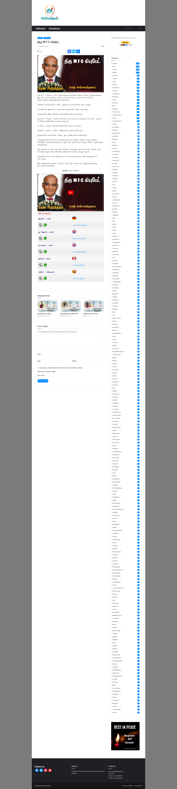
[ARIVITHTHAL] (49, 13)
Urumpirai (115, 154)
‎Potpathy (114, 579)
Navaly (114, 339)
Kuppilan (114, 324)
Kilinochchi (115, 97)
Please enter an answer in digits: (46, 371)
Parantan (115, 485)
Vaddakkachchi (116, 412)
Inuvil (113, 185)
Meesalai (115, 245)
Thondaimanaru (117, 451)
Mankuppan (115, 524)
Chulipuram (115, 348)
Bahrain (114, 597)
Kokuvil (114, 118)
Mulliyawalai (115, 433)
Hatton (114, 494)
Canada (114, 69)
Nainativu (115, 212)
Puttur (114, 336)
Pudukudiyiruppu (117, 488)
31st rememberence (118, 588)
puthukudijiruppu (117, 661)
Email (38, 361)
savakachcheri (116, 539)
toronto (114, 712)
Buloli (114, 643)
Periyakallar (115, 700)
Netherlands (115, 206)
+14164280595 (78, 265)
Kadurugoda (115, 515)
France (114, 81)
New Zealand (116, 418)
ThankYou (115, 606)
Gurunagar (115, 409)
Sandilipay (115, 285)
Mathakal (115, 309)
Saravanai (115, 306)
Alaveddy (115, 175)
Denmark (115, 172)
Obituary (40, 28)
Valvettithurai (116, 151)
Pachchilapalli (116, 567)
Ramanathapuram (117, 570)
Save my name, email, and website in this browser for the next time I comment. (61, 368)
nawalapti (115, 652)
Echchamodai (116, 591)
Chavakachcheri (116, 121)
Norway (114, 148)
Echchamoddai (116, 552)
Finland (114, 585)
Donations (54, 28)
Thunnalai (115, 248)
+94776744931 (78, 278)
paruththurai (115, 497)
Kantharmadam (116, 266)
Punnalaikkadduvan (118, 351)
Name (39, 354)
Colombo (115, 75)
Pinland (114, 697)
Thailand (114, 633)
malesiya (115, 169)
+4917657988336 (79, 225)
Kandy (114, 230)
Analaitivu (115, 178)
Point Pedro (115, 166)
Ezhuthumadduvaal (117, 509)
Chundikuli (115, 303)
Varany (114, 321)
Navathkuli (115, 382)
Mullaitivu (115, 109)
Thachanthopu (116, 709)
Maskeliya (115, 703)
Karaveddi (115, 136)
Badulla (114, 357)
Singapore (115, 276)
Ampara (114, 363)
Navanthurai (115, 479)
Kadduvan (115, 397)
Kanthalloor (115, 694)
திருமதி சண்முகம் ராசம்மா (91, 313)
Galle (113, 600)
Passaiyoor (115, 370)
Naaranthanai (116, 503)
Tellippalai (115, 215)
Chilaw (114, 521)
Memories (115, 603)
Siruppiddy (115, 406)
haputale (114, 646)
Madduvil (115, 236)
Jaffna (114, 66)
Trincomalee (116, 112)
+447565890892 (79, 252)
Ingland (114, 360)
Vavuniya (115, 91)
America (114, 203)
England (114, 636)
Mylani (114, 685)
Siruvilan (114, 679)
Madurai (114, 627)
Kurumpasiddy (116, 415)
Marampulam (116, 691)
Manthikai (115, 639)
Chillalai (114, 706)
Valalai (114, 542)
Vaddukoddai (116, 200)
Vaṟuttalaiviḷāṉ (116, 582)
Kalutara (114, 518)
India (113, 106)
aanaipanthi (115, 612)
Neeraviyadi (115, 454)
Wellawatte (115, 288)
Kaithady (114, 209)
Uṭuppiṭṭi (114, 373)
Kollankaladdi (116, 482)
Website (74, 361)
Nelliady (114, 391)
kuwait (114, 624)
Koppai (114, 191)
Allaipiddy (115, 512)
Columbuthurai (116, 354)
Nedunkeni (115, 461)
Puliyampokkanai (117, 530)
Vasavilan (115, 385)
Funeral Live (115, 673)
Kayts (40, 38)
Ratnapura (115, 448)
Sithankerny (115, 403)
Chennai (114, 367)
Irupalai (114, 330)
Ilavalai (114, 224)
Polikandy (115, 424)
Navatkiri (114, 548)
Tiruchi (114, 609)
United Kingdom (117, 115)
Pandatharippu (116, 282)
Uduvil (114, 233)
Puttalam (114, 342)
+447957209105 (79, 238)
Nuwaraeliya (116, 279)
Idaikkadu (115, 621)
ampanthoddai (116, 658)
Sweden (114, 536)
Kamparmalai (116, 573)
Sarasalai (115, 561)
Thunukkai (115, 564)
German (114, 84)
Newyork (115, 491)
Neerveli (114, 197)
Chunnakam (115, 194)
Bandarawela (116, 655)
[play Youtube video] (70, 192)
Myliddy (114, 345)
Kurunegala (115, 467)
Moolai (114, 445)
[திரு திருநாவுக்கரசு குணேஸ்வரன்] (70, 306)
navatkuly (115, 667)
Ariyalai (114, 188)
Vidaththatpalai (116, 670)
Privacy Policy (138, 786)
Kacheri (114, 430)
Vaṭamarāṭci (115, 442)
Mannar (114, 182)
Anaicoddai (115, 327)
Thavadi (114, 297)
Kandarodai (115, 458)
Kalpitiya (114, 649)
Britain (114, 100)
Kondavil (114, 163)
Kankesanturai (116, 318)
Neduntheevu (116, 133)
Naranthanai (115, 394)
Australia (114, 103)
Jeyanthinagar (116, 630)
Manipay (114, 145)
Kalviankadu (115, 269)
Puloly (114, 227)
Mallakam (115, 251)
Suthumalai (115, 254)
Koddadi (114, 400)
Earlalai (114, 291)
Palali (113, 312)
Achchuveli (115, 157)
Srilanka (114, 72)
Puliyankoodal (116, 427)
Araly (113, 218)
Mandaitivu (115, 300)
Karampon (115, 263)
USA (113, 315)
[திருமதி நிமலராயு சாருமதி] (47, 306)
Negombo (115, 294)
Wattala (114, 527)
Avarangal (115, 273)
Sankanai (115, 260)
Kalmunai (115, 436)
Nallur (114, 142)
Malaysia (114, 130)
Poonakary (115, 421)
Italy (113, 221)
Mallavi (114, 476)
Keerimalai (115, 618)
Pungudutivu (115, 94)
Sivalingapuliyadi (117, 676)
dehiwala (115, 664)
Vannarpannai (116, 242)
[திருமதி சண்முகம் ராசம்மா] (94, 306)
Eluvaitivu (115, 545)
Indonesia (115, 682)
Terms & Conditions (127, 786)
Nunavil (114, 376)
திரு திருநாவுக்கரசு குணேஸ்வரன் (69, 313)
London (114, 78)
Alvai (113, 257)
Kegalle (114, 500)
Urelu (113, 473)
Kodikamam (115, 239)
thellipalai (115, 470)
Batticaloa (115, 139)
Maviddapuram (116, 333)
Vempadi (114, 555)
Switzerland (115, 88)
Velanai (114, 124)
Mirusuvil (114, 379)
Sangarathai (115, 506)
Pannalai (114, 558)
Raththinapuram (117, 615)
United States (116, 439)
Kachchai (114, 594)
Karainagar (115, 127)
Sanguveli (115, 464)
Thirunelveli (115, 160)
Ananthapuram (116, 576)
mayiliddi (114, 533)
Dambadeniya (116, 688)
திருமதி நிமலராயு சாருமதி (44, 313)
